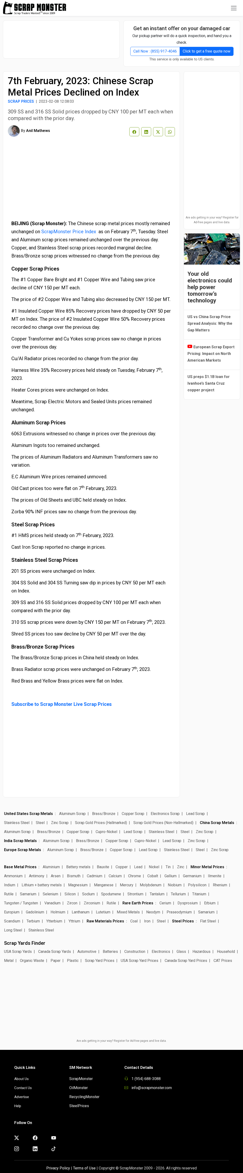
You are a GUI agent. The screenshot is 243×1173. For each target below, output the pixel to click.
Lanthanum (80, 912)
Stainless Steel (16, 822)
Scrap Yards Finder (24, 943)
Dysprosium (188, 903)
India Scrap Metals (20, 841)
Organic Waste (32, 960)
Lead (138, 867)
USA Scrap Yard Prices (139, 960)
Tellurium (178, 894)
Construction (134, 951)
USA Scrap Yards (18, 951)
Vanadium (52, 903)
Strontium (135, 894)
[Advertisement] (63, 37)
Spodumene (111, 894)
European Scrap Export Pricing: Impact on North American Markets (210, 354)
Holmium (58, 912)
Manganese (103, 885)
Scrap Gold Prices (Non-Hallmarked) (163, 822)
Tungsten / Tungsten (21, 903)
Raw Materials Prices (105, 921)
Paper (56, 960)
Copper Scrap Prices (35, 269)
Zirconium (92, 903)
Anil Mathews (38, 130)
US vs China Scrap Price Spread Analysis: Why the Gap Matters (209, 323)
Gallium (170, 876)
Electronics (161, 951)
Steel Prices (183, 921)
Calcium (115, 876)
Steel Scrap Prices (33, 525)
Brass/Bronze (103, 813)
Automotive (86, 951)
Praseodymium (179, 912)
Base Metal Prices (20, 867)
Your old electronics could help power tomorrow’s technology (209, 287)
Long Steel (13, 930)
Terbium (33, 921)
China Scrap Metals (217, 822)
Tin (168, 867)
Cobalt (152, 876)
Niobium (175, 885)
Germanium (192, 876)
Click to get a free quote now (206, 51)
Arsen (56, 876)
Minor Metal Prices (207, 867)
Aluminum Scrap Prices (38, 423)
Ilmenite (214, 876)
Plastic (73, 960)
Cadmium (94, 876)
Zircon (72, 903)
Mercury (126, 885)
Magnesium (78, 885)
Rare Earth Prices (137, 903)
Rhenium (220, 885)
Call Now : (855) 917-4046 (155, 51)
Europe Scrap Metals (22, 850)
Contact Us (23, 1088)
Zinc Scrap (60, 822)
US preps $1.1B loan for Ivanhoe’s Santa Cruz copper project (208, 383)
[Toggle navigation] (233, 8)
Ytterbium (54, 921)
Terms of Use (84, 1168)
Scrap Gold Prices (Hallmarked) (101, 822)
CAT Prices (223, 960)
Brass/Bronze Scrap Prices (43, 647)
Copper (122, 867)
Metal (9, 960)
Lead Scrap (195, 813)
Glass (181, 951)
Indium (9, 885)
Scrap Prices (21, 101)
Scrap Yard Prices (99, 960)
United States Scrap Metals (28, 813)
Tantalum (157, 894)
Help (17, 1106)
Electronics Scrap (165, 813)
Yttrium (74, 921)
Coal (134, 921)
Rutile (9, 894)
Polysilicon (197, 885)
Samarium (28, 894)
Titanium (199, 894)
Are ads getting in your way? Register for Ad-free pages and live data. (212, 220)
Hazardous (201, 951)
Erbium (209, 903)
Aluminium (51, 867)
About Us (21, 1079)
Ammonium (13, 876)
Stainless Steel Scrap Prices (44, 560)
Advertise (21, 1097)
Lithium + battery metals (42, 885)
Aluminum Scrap (72, 813)
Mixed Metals (128, 912)
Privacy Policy (58, 1168)
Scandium (12, 921)
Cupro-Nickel (106, 831)
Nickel (154, 867)
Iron (147, 921)
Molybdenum (150, 885)
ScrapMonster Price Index (68, 231)
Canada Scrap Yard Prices (186, 960)
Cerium (165, 903)
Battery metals (78, 867)
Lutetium (103, 912)
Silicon (70, 894)
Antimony (36, 876)
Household (226, 951)
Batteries (110, 951)
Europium (11, 912)
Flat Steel (208, 921)
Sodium (88, 894)
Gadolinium (35, 912)
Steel (40, 822)
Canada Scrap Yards (54, 951)
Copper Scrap (133, 813)
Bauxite (103, 867)
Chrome (134, 876)
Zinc (180, 867)
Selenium (50, 894)
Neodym (153, 912)
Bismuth (73, 876)
